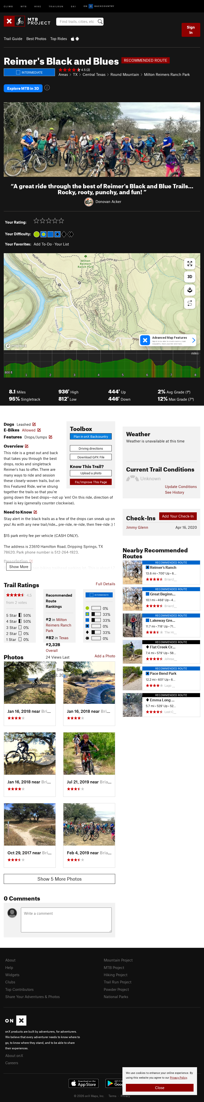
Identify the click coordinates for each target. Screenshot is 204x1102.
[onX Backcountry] (99, 6)
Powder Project (116, 989)
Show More (18, 566)
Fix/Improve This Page (91, 482)
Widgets (12, 974)
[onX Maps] (15, 1024)
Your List (61, 244)
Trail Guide (13, 38)
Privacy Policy (178, 1077)
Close (159, 1087)
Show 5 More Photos (59, 879)
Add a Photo (105, 656)
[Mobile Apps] (75, 38)
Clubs (10, 982)
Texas (63, 637)
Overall (52, 650)
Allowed (29, 430)
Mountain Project (118, 960)
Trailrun (56, 6)
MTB (24, 6)
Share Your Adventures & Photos (32, 996)
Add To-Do (43, 244)
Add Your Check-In (178, 516)
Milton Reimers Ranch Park (167, 74)
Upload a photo (91, 473)
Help (9, 967)
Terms (112, 1096)
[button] (9, 139)
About (10, 960)
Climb (8, 6)
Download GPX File (90, 457)
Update (181, 486)
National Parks (116, 996)
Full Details (105, 583)
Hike (37, 6)
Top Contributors (19, 989)
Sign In (191, 30)
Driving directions (91, 448)
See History (174, 492)
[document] (160, 1081)
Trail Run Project (117, 982)
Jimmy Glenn (137, 527)
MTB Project (114, 967)
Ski (73, 6)
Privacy (125, 1096)
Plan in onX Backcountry (91, 436)
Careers (11, 1062)
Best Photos (36, 38)
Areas (63, 74)
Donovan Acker (108, 201)
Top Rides (58, 38)
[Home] (29, 21)
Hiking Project (115, 974)
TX (75, 74)
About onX (14, 1055)
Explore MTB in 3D (23, 88)
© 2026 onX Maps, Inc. (89, 1096)
